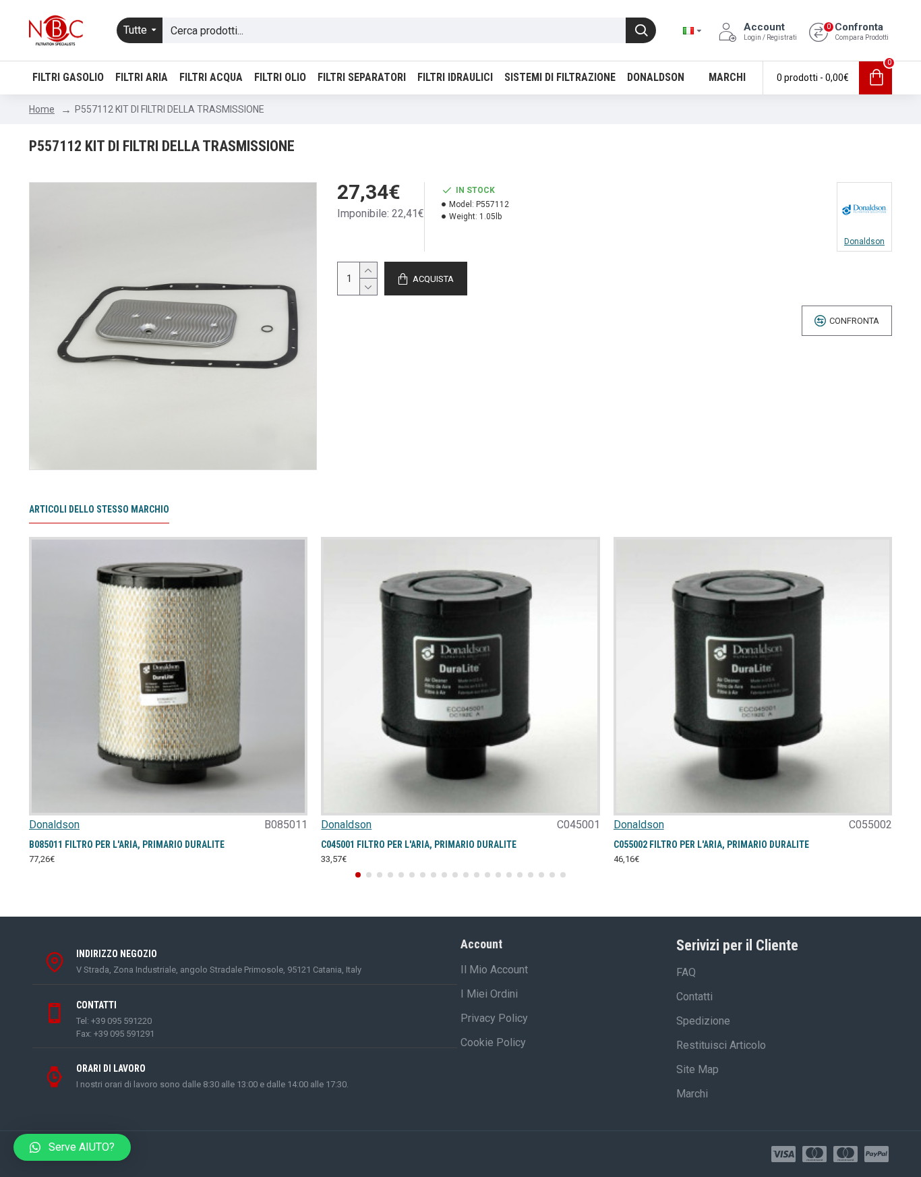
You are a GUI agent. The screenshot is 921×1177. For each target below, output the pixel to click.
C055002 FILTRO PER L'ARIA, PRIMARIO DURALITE (711, 844)
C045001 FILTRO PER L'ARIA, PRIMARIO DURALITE (418, 844)
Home (42, 109)
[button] (358, 875)
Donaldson (54, 824)
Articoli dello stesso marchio (99, 509)
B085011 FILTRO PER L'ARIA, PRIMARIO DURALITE (127, 844)
